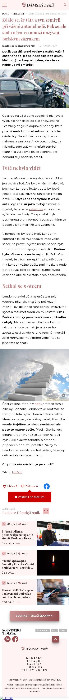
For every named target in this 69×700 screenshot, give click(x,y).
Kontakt (34, 657)
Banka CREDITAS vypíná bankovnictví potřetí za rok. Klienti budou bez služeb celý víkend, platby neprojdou (18, 597)
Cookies (35, 666)
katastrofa (36, 209)
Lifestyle (19, 13)
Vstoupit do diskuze (30, 497)
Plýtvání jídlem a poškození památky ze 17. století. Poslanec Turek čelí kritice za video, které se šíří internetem (18, 538)
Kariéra (34, 663)
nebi (37, 404)
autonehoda (42, 630)
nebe (54, 630)
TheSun (17, 472)
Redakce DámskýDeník (18, 45)
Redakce (34, 660)
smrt (62, 630)
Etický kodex (34, 670)
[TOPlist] (6, 698)
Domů (5, 13)
